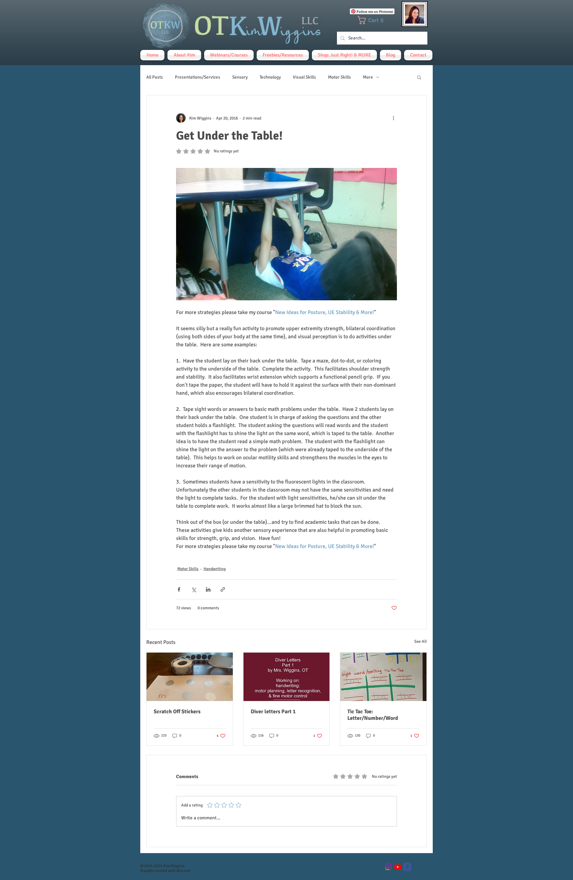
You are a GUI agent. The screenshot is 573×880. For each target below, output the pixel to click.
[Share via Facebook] (179, 589)
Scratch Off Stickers (177, 711)
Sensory (240, 77)
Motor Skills (339, 77)
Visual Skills (304, 77)
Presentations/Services (197, 77)
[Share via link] (223, 589)
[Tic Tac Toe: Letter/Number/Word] (383, 677)
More (368, 77)
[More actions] (393, 118)
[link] (373, 20)
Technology (270, 77)
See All (420, 641)
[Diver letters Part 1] (287, 677)
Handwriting (215, 568)
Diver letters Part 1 (273, 711)
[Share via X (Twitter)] (193, 589)
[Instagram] (388, 867)
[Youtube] (398, 867)
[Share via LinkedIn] (208, 589)
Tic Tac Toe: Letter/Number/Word (372, 714)
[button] (419, 77)
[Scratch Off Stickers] (190, 677)
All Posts (154, 77)
